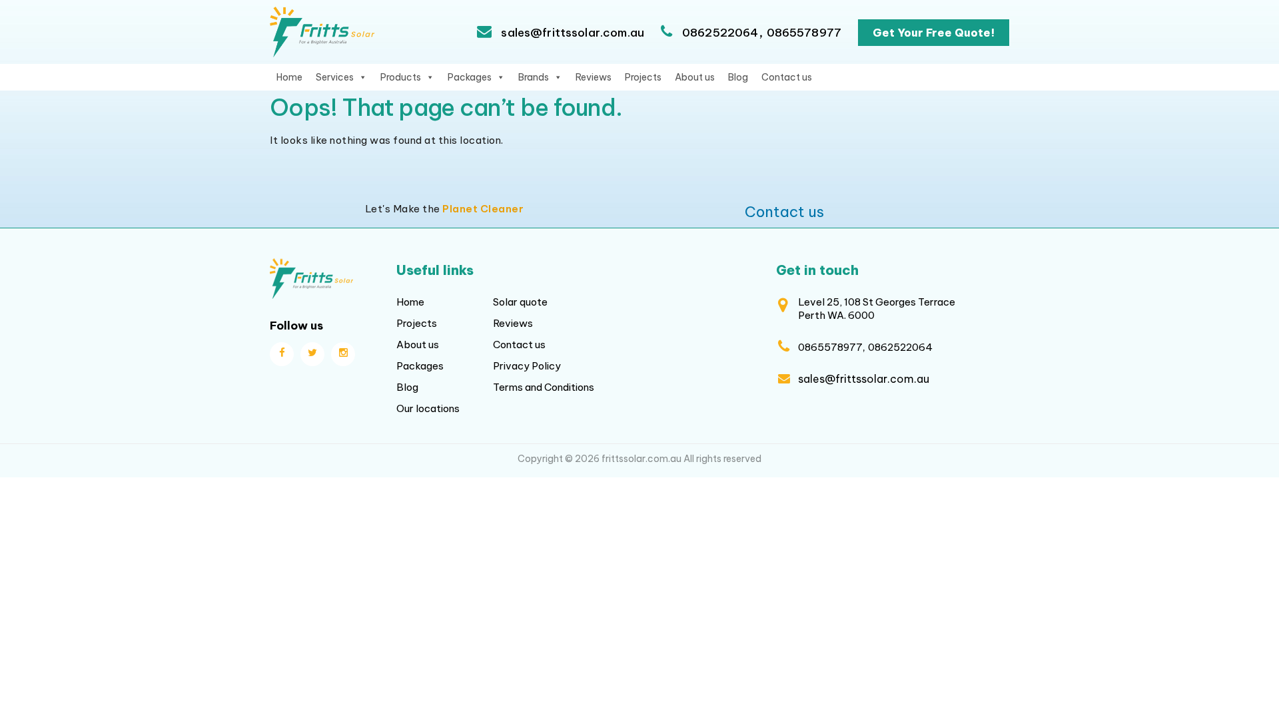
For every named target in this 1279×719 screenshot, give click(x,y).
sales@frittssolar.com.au (571, 32)
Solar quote (520, 302)
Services (335, 77)
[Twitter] (312, 354)
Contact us (786, 77)
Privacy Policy (527, 366)
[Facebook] (282, 354)
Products (400, 77)
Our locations (428, 408)
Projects (643, 77)
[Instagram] (343, 354)
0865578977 (804, 32)
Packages (470, 77)
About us (695, 77)
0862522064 (720, 32)
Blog (738, 77)
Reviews (594, 77)
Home (289, 77)
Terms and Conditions (543, 387)
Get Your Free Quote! (934, 32)
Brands (533, 77)
